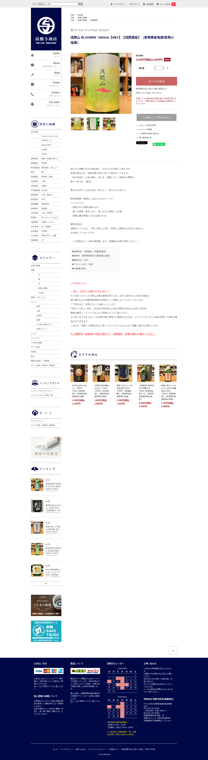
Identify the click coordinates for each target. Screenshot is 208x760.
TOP (72, 15)
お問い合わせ (80, 749)
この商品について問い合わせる (156, 117)
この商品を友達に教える (149, 133)
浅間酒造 (94, 20)
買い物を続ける (145, 138)
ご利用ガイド (113, 749)
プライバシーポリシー (97, 749)
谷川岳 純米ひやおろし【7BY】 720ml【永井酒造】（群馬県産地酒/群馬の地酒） (79, 391)
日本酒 (80, 15)
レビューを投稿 (145, 129)
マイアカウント (120, 4)
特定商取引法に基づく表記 (132, 749)
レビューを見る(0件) (147, 125)
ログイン (136, 4)
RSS (147, 749)
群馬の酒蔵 (82, 18)
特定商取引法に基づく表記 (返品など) (151, 89)
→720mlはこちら (79, 283)
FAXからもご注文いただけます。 (149, 93)
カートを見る (167, 4)
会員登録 (149, 4)
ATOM (152, 749)
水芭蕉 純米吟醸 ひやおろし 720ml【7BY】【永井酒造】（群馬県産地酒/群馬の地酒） (102, 391)
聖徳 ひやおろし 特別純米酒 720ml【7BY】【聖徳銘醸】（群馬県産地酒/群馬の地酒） (124, 391)
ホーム (55, 749)
